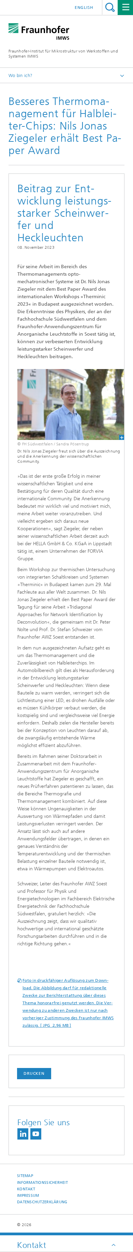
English (84, 7)
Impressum (28, 1195)
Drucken (34, 1073)
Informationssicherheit (42, 1182)
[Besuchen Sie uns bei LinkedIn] (22, 1134)
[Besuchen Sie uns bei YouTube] (35, 1134)
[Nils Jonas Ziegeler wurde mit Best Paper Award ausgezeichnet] (66, 404)
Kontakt (26, 1189)
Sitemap (25, 1176)
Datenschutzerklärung (42, 1202)
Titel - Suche (110, 7)
